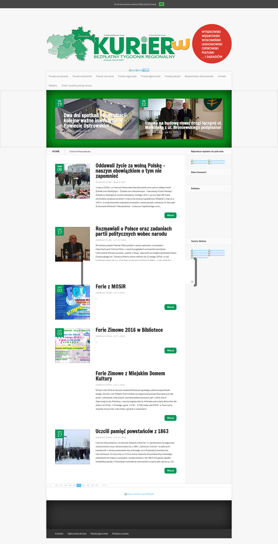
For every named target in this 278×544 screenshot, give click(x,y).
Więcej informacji (147, 4)
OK (161, 4)
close (192, 282)
